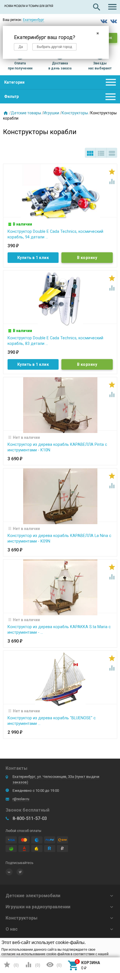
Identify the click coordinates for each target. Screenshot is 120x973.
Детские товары (26, 113)
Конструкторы (75, 113)
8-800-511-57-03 (30, 818)
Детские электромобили (33, 895)
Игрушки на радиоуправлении (38, 906)
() (11, 965)
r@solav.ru (21, 799)
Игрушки (51, 113)
